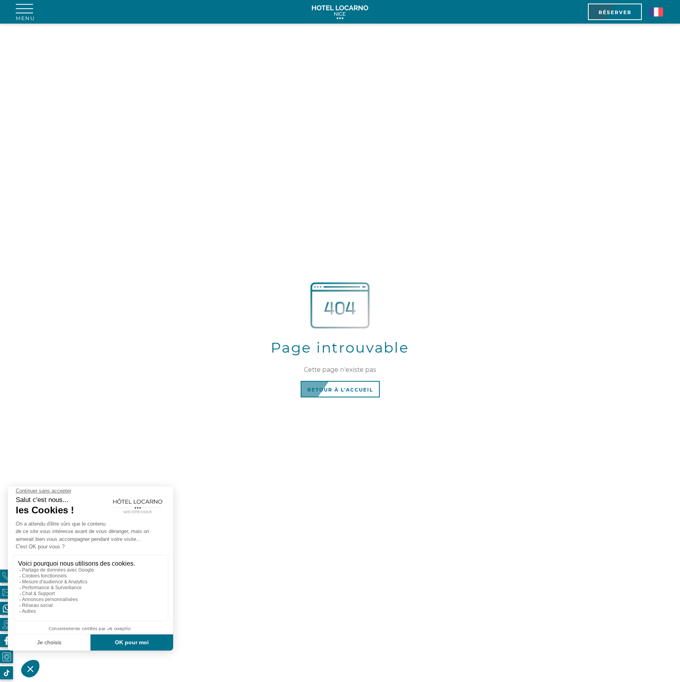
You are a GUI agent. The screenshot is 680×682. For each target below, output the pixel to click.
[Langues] (656, 12)
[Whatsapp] (6, 608)
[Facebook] (6, 640)
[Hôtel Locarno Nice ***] (340, 12)
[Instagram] (6, 656)
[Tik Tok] (6, 672)
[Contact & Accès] (6, 592)
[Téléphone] (6, 576)
